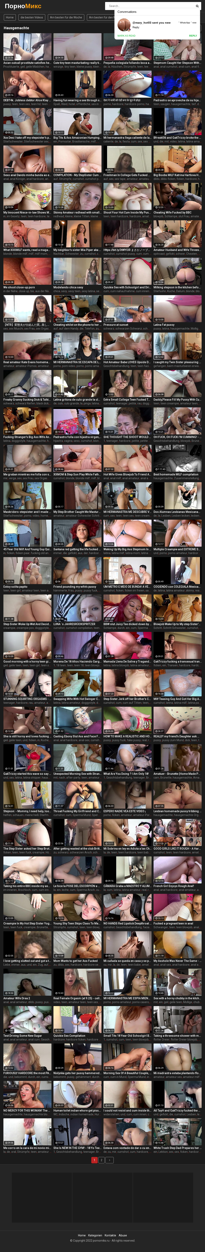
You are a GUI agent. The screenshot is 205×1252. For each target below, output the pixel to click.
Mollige (195, 328)
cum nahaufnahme (122, 291)
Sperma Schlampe (149, 628)
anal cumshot (168, 66)
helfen (7, 815)
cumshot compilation (79, 628)
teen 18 (79, 665)
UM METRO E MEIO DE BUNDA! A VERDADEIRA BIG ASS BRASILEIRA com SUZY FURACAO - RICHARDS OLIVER (128, 586)
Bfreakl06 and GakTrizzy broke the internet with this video (178, 137)
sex (140, 141)
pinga (87, 403)
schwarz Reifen (25, 403)
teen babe (143, 852)
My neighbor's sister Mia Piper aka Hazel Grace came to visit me (77, 250)
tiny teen (69, 66)
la (109, 66)
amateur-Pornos (26, 366)
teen (140, 66)
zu (81, 253)
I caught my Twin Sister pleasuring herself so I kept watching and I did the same (178, 362)
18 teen (61, 665)
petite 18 (146, 440)
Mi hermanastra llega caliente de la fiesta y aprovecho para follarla (128, 137)
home (44, 515)
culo (60, 403)
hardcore (51, 66)
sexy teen (74, 291)
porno (107, 104)
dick (187, 740)
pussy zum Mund (173, 740)
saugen (165, 104)
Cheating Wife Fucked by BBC (172, 212)
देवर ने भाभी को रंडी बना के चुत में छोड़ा (122, 100)
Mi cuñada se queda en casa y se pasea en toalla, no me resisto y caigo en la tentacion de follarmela (128, 960)
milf (93, 141)
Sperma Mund (82, 815)
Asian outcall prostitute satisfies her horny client (27, 62)
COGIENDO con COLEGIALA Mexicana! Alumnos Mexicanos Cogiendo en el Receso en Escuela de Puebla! (178, 586)
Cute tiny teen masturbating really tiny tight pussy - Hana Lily (77, 62)
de (105, 66)
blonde (7, 253)
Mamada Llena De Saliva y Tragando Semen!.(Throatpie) (128, 661)
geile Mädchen (35, 66)
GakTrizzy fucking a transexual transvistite (178, 661)
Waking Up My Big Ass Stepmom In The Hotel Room (128, 549)
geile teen (15, 665)
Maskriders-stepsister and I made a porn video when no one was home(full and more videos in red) (27, 511)
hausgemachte (180, 104)
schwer (180, 253)
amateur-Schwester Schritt (83, 515)
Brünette (197, 440)
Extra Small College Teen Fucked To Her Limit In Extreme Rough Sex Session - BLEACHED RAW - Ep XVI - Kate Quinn (128, 399)
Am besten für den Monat (105, 17)
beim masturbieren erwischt (185, 366)
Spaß (56, 104)
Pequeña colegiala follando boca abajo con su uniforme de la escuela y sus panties (128, 62)
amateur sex (147, 178)
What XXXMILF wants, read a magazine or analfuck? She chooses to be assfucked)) (27, 250)
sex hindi (148, 141)
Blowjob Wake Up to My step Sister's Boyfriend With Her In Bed (178, 624)
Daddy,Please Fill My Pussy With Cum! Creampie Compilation (178, 399)
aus (80, 553)
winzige (58, 66)
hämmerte (60, 590)
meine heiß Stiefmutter (40, 815)
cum (134, 141)
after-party (73, 777)
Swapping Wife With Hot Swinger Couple (77, 699)
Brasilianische (81, 141)
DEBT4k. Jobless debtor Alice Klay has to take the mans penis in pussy (27, 100)
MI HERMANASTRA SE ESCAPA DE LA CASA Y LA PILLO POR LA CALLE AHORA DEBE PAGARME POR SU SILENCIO (77, 362)
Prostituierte (11, 66)
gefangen (160, 366)
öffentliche (83, 104)
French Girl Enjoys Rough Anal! (174, 886)
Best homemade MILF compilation (176, 474)
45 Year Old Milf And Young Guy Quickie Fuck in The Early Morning (27, 549)
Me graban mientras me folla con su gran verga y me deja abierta (27, 474)
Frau (71, 590)
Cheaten (191, 253)
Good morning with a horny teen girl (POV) (27, 661)
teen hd (36, 104)
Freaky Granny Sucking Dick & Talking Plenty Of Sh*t (27, 399)
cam (156, 777)
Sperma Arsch (86, 889)
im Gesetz (13, 216)
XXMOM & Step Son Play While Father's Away (77, 474)
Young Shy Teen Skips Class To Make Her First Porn (77, 923)
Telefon (89, 328)
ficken (180, 178)
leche (65, 889)
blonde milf (20, 253)
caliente (109, 141)
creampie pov (25, 628)
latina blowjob (120, 665)
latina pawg (148, 553)
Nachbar (58, 253)
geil (22, 66)
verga (12, 478)
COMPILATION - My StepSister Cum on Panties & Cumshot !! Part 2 (77, 175)
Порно (15, 6)
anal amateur (130, 478)
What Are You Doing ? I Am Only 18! (126, 773)
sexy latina (88, 291)
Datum (180, 291)
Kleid (64, 104)
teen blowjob (93, 665)
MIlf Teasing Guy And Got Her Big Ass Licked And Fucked (178, 699)
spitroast (159, 253)
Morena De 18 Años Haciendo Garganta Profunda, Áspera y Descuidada (77, 661)
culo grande (71, 403)
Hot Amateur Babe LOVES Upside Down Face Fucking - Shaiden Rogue (128, 362)
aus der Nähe (43, 291)
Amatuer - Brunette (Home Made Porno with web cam (178, 773)
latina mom (133, 553)
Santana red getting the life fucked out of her (77, 549)
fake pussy (134, 740)
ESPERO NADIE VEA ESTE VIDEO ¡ (125, 811)
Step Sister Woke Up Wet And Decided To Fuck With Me (27, 624)
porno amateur (94, 366)
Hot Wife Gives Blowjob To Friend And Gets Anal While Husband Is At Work (128, 474)
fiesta (126, 141)
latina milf (118, 553)
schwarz (109, 328)
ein (55, 141)
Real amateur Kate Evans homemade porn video (27, 362)
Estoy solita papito (15, 586)
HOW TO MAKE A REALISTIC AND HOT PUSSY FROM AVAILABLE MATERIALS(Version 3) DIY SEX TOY (128, 736)
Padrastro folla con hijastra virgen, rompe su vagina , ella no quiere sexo (77, 437)
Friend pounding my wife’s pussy (74, 586)
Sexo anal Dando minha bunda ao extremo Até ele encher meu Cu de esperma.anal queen (27, 175)
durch (121, 628)
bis (32, 291)
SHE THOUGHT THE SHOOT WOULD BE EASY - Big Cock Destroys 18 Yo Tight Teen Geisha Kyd (128, 437)
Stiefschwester (13, 141)
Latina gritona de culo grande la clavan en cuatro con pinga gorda (77, 399)
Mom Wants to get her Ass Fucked (75, 960)
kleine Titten (101, 66)
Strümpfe (130, 66)
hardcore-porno (135, 104)
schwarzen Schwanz (129, 328)
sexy (64, 291)
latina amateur (195, 141)
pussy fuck (90, 590)
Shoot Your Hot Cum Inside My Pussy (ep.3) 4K (128, 212)
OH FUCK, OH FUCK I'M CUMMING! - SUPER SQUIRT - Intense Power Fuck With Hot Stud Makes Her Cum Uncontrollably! (178, 437)
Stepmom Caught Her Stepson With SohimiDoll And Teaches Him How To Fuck (178, 62)
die (161, 141)
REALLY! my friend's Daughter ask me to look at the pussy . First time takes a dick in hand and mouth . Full (178, 736)
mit (167, 141)
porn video (68, 366)
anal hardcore (35, 178)
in (4, 216)
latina (181, 141)
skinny (190, 590)
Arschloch (24, 889)
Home (10, 17)
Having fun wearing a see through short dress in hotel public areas (77, 100)
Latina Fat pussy (164, 324)
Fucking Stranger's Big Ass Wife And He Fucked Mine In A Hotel (27, 437)
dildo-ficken (168, 178)
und (156, 141)
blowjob (158, 216)
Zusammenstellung (186, 478)
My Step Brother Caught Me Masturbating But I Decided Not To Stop (77, 511)
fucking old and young (44, 553)
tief (194, 104)
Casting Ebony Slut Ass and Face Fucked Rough (77, 736)
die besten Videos (32, 17)
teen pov (47, 104)
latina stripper (32, 777)
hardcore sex (91, 964)
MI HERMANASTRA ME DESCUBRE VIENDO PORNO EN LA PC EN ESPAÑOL (128, 511)
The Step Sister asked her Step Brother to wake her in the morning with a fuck (27, 848)
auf (55, 178)
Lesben (166, 515)
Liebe (6, 964)
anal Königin (17, 178)
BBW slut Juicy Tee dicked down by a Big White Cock (128, 624)
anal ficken (198, 66)
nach (62, 777)
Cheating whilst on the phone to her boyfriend (77, 324)
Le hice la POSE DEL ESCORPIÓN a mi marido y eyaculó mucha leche (77, 886)
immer (57, 553)
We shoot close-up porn (19, 287)
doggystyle (150, 403)
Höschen (116, 66)
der (86, 553)
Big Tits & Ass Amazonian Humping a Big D (77, 137)
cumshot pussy (94, 178)
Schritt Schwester (174, 628)
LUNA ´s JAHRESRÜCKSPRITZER (74, 624)
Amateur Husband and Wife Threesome (178, 250)
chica (56, 291)
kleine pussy (84, 66)
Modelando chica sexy (68, 287)
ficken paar (23, 553)
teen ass (45, 590)
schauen (18, 815)
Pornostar (64, 141)
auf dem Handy (68, 328)
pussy (7, 104)
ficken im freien (134, 590)
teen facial (144, 366)
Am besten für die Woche (66, 17)
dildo (157, 178)
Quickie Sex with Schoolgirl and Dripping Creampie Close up (128, 287)
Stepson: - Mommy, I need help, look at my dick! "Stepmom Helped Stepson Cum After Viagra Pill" (27, 811)
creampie (9, 628)
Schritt (158, 628)
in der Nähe (10, 291)
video (173, 141)
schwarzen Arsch (81, 852)
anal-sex (50, 178)
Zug (40, 964)
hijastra (58, 440)
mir (5, 478)
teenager (122, 403)
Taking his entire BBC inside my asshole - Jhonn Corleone (27, 886)
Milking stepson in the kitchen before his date (178, 287)
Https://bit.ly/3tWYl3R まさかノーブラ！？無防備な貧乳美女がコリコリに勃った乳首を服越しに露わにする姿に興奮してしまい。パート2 (128, 250)
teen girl (15, 590)
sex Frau (29, 328)
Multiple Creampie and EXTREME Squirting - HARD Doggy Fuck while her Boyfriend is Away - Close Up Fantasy (178, 549)
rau (139, 403)
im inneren (10, 889)
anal (156, 66)
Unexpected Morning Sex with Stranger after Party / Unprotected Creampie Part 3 (77, 773)
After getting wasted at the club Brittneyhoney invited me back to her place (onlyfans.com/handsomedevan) (77, 848)
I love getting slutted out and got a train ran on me (27, 960)
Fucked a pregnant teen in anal (173, 923)
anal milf (115, 478)
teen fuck (25, 852)
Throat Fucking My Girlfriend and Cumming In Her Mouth (77, 811)
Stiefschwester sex (36, 141)
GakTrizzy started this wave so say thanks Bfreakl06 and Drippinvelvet (27, 773)
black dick (42, 403)
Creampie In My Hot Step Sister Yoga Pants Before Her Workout (27, 923)
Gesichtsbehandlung (116, 366)
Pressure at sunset (116, 324)
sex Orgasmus (45, 328)
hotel (72, 104)
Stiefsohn (160, 291)
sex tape (120, 178)
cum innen (142, 291)
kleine (69, 216)
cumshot (78, 178)
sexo (77, 440)
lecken (195, 515)
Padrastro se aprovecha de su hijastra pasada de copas (178, 100)
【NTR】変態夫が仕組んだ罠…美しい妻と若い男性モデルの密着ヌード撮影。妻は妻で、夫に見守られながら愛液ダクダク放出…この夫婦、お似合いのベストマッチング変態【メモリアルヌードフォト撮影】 (27, 324)
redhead (58, 216)
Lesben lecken (181, 515)
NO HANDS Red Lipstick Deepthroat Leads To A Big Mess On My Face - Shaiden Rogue (128, 923)
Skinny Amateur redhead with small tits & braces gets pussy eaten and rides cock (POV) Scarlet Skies (77, 212)
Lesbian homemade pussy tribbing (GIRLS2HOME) (178, 811)
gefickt (170, 253)
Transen (172, 665)
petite (132, 403)
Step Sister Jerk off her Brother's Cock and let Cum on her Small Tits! (128, 699)
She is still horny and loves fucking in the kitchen (27, 736)
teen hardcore (37, 216)
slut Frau (184, 216)
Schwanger (161, 927)
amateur (132, 178)
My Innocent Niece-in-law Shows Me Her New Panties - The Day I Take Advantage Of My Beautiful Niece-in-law (27, 212)
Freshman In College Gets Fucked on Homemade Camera (128, 175)
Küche (171, 291)
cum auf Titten (132, 702)
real (197, 590)
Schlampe (171, 216)
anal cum (184, 66)
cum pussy (150, 253)
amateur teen (189, 403)
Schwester (72, 253)
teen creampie (170, 403)
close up (24, 291)
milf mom (41, 253)
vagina (68, 440)
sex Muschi (16, 328)
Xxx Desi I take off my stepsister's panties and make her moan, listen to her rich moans (27, 137)
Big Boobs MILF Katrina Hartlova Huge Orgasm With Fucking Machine (178, 175)
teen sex (24, 104)
